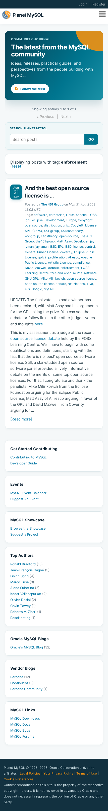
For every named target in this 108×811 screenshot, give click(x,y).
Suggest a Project (24, 534)
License (90, 225)
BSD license (74, 246)
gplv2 (42, 257)
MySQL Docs (20, 724)
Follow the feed (32, 89)
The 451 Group (52, 204)
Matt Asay (64, 241)
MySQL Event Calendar (28, 493)
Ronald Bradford (26, 564)
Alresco (73, 257)
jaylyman (41, 246)
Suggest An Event (24, 499)
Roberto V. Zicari (25, 612)
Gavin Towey (23, 606)
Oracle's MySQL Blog (30, 647)
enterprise (56, 215)
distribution (52, 225)
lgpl (27, 220)
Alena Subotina (24, 588)
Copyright (85, 220)
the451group (45, 241)
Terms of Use (86, 773)
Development (54, 220)
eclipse (37, 220)
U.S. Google (33, 289)
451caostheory (72, 231)
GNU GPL (32, 278)
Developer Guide (23, 463)
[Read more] (21, 419)
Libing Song (22, 576)
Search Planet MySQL (28, 128)
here (39, 324)
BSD (53, 246)
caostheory (49, 236)
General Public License (42, 252)
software (40, 215)
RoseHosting (22, 618)
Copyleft (77, 225)
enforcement (70, 268)
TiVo (90, 284)
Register (98, 4)
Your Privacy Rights (58, 773)
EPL (61, 246)
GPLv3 (37, 231)
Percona (20, 677)
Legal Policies (30, 773)
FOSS (92, 215)
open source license (81, 278)
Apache (81, 215)
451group (32, 236)
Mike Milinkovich (52, 278)
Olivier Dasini (23, 600)
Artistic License (59, 262)
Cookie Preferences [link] (18, 779)
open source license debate (45, 284)
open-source (68, 236)
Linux (70, 215)
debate (53, 268)
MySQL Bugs (20, 730)
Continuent (22, 683)
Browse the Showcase (28, 528)
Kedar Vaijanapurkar (28, 594)
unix (66, 225)
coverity (66, 252)
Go (91, 139)
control (90, 246)
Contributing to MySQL (28, 457)
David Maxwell (35, 268)
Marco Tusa (22, 582)
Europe (71, 220)
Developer (81, 241)
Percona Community (28, 689)
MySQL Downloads (25, 718)
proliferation (57, 257)
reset (16, 166)
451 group (51, 231)
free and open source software (73, 273)
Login (83, 4)
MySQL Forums (22, 736)
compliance (81, 262)
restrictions (76, 284)
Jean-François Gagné (29, 570)
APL (28, 231)
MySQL (49, 289)
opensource (33, 225)
